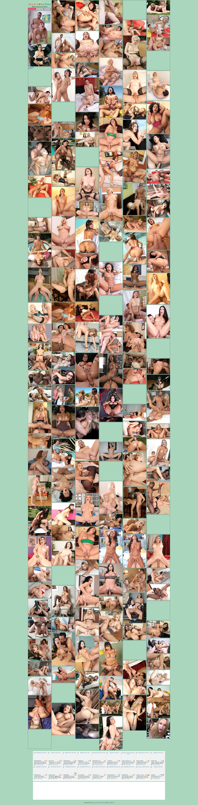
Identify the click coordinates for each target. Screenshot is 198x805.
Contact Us (111, 802)
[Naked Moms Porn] (39, 3)
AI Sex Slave (31, 9)
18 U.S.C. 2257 (100, 802)
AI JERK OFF (39, 9)
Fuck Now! (47, 9)
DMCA (106, 802)
